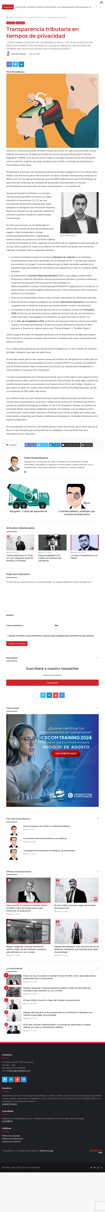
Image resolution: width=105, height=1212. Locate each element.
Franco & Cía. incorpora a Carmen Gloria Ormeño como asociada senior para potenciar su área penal (57, 7)
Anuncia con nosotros (11, 1141)
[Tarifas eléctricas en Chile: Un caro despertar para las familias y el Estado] (20, 543)
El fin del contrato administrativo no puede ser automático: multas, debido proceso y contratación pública (57, 1026)
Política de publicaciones (12, 1139)
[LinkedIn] (21, 64)
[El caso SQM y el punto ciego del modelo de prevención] (76, 890)
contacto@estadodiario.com (18, 1071)
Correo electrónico (15, 625)
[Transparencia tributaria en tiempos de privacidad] (13, 854)
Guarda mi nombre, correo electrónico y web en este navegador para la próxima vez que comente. (51, 636)
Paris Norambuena (18, 54)
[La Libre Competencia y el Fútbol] (85, 543)
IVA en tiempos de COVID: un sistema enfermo (46, 826)
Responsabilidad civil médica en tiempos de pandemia (49, 558)
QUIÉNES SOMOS (9, 1104)
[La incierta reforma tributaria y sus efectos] (13, 842)
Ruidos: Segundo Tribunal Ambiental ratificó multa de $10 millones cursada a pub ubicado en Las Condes (26, 949)
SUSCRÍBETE (7, 1121)
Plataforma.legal (46, 1151)
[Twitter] (15, 64)
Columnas (18, 17)
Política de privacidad (11, 1136)
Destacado (20, 23)
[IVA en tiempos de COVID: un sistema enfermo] (13, 830)
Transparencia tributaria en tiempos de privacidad (49, 850)
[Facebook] (9, 64)
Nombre (10, 615)
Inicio (10, 17)
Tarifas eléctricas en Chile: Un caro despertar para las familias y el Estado (19, 558)
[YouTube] (55, 695)
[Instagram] (62, 695)
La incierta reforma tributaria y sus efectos (45, 838)
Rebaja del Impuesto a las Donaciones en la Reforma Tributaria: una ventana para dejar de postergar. (76, 949)
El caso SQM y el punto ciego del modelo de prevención (51, 1000)
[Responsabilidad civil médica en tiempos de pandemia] (52, 543)
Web (56, 625)
